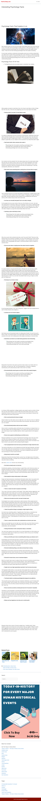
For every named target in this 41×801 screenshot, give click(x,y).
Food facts (4, 769)
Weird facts (4, 768)
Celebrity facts (5, 750)
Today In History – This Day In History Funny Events (13, 748)
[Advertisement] (20, 17)
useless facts (9, 462)
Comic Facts (4, 751)
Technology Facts (5, 760)
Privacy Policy (4, 790)
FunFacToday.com (6, 1)
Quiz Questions (5, 774)
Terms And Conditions (6, 792)
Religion (3, 756)
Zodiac (3, 765)
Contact (3, 787)
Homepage (4, 789)
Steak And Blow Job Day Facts (9, 667)
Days (3, 753)
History (3, 761)
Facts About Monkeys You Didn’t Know (11, 669)
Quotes (3, 766)
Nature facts (13, 666)
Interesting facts (6, 666)
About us (3, 785)
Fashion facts (4, 755)
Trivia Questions (5, 763)
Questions (4, 773)
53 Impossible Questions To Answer (9, 784)
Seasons (3, 758)
